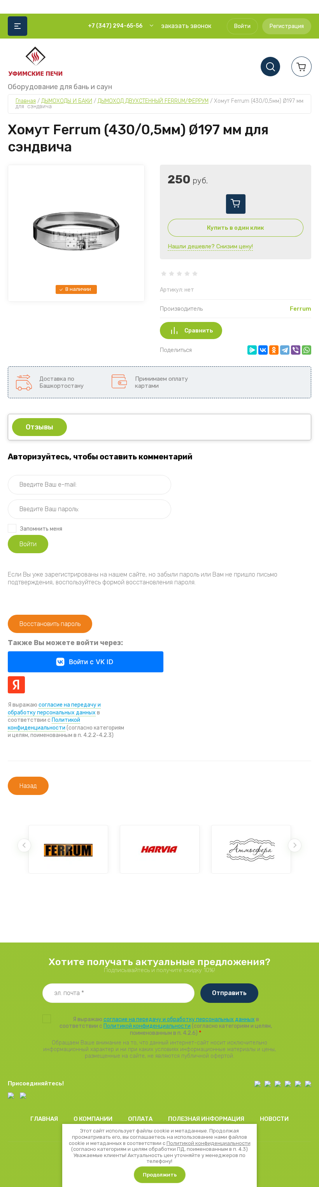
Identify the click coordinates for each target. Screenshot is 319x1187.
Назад (28, 786)
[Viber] (295, 350)
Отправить (229, 993)
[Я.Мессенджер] (252, 350)
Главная (44, 1118)
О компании (93, 1118)
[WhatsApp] (306, 350)
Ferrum (300, 308)
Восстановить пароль (50, 624)
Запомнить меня (41, 529)
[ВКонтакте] (263, 350)
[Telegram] (284, 350)
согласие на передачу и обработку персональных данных (179, 1019)
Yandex (16, 684)
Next (294, 845)
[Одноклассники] (274, 350)
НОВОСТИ (274, 1118)
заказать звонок (186, 26)
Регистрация (287, 26)
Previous (24, 845)
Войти (242, 26)
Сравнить (198, 330)
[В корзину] (235, 204)
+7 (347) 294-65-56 (115, 26)
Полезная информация (206, 1118)
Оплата (140, 1118)
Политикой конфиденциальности (44, 724)
